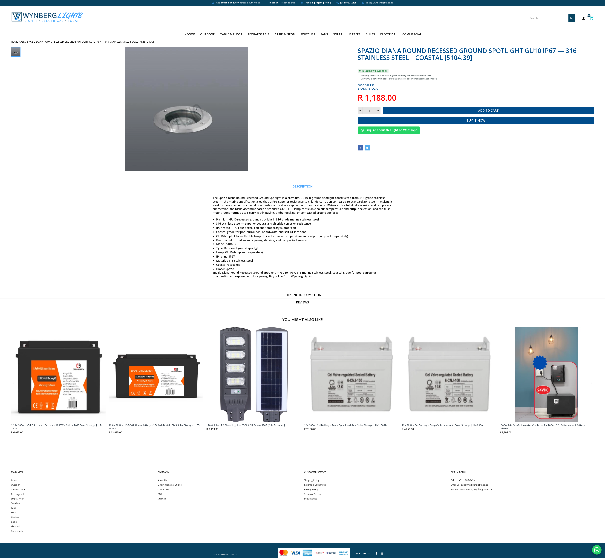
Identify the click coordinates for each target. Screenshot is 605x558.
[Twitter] (367, 147)
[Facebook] (360, 147)
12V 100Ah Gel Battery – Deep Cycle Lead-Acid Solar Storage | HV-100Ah (345, 425)
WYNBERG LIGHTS (228, 554)
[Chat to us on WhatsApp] (597, 550)
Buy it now (476, 120)
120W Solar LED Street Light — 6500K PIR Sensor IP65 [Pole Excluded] (245, 425)
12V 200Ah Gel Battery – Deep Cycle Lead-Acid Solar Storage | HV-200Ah (443, 425)
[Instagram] (381, 553)
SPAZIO (373, 88)
